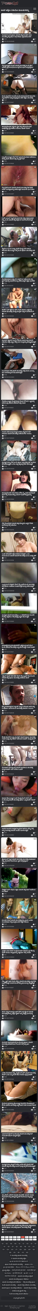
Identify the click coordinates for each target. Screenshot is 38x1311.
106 (11, 1244)
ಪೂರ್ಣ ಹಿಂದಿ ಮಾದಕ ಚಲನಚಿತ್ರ (14, 1264)
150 (9, 1247)
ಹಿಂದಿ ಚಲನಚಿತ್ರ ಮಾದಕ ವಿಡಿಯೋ (18, 1294)
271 (16, 1249)
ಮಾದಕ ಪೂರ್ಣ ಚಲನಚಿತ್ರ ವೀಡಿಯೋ (12, 1288)
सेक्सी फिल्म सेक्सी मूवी (10, 1276)
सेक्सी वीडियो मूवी (31, 1270)
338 (10, 1252)
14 (22, 1239)
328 (25, 1249)
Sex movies (8, 1273)
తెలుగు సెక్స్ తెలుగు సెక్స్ (25, 1267)
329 (29, 1249)
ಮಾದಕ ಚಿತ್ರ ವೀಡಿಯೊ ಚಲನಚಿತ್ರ (26, 1285)
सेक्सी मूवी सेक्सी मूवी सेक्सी (18, 1270)
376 (14, 1252)
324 (20, 1249)
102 (7, 1244)
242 (12, 1249)
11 (10, 1239)
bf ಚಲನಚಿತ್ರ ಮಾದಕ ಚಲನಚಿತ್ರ (18, 1255)
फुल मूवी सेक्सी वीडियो (8, 1267)
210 (33, 1247)
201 (29, 1247)
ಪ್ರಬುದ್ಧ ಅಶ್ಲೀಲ (6, 1270)
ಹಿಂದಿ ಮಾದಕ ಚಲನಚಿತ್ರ (9, 1285)
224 (8, 1249)
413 (23, 1252)
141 (4, 1247)
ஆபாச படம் (28, 1273)
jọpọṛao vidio (29, 1264)
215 (3, 1249)
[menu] (34, 9)
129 (27, 1244)
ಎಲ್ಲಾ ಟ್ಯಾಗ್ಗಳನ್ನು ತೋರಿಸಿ (19, 1298)
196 (25, 1247)
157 (13, 1247)
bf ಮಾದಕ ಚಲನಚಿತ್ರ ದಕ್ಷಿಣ (18, 1258)
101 (3, 1244)
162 (17, 1247)
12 (14, 1239)
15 (26, 1239)
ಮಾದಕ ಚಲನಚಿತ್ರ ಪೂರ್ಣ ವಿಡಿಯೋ (19, 1279)
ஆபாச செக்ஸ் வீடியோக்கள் (19, 1261)
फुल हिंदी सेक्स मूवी (17, 1273)
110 (19, 1244)
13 (18, 1239)
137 (35, 1244)
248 (31, 1239)
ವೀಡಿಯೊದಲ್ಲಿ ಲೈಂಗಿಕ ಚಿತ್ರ (19, 1291)
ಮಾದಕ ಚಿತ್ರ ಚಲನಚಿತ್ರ (30, 1288)
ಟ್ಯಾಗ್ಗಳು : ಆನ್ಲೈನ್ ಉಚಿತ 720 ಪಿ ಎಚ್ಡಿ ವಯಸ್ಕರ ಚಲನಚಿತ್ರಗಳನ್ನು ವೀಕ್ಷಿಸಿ (15, 1307)
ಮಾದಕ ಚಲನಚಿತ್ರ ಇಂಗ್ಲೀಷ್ (25, 1276)
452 (27, 1252)
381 (19, 1252)
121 (23, 1244)
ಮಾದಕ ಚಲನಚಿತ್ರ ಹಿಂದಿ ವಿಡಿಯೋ (11, 1282)
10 (6, 1239)
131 (31, 1244)
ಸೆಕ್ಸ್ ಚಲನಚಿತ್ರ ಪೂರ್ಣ (29, 1282)
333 (34, 1249)
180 (21, 1247)
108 (15, 1244)
